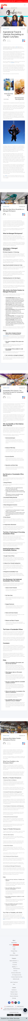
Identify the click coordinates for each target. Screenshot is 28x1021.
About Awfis (14, 942)
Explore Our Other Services (10, 1018)
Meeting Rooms (16, 968)
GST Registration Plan (16, 974)
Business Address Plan (16, 972)
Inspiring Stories (6, 28)
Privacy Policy (14, 951)
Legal (14, 948)
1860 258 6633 (20, 1006)
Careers (13, 944)
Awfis (6, 175)
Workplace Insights (14, 955)
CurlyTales (12, 62)
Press (14, 946)
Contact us (14, 989)
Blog (14, 953)
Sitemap (14, 998)
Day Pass (15, 970)
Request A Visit (14, 991)
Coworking (15, 962)
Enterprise (15, 964)
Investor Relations (14, 996)
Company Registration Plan (16, 976)
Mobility (14, 966)
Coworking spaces (5, 335)
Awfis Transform (14, 982)
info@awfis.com (9, 1006)
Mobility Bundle (16, 979)
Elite (14, 984)
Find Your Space (14, 994)
